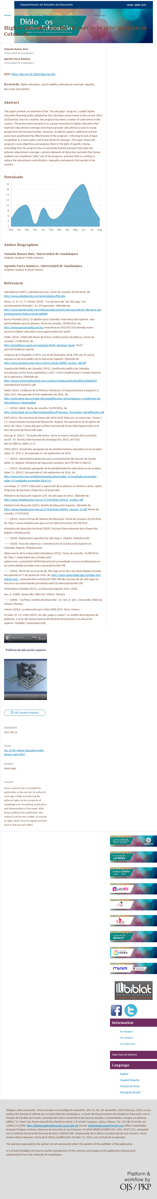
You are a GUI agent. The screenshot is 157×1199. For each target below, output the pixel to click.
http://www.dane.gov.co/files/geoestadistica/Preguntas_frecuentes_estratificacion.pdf (54, 412)
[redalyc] (133, 941)
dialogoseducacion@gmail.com (106, 1125)
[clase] (133, 925)
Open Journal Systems (124, 1054)
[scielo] (133, 909)
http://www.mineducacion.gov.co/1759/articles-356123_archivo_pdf (43, 500)
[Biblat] (133, 1001)
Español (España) (129, 1080)
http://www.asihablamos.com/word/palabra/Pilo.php (34, 296)
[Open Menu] (8, 4)
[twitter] (130, 1016)
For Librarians (127, 1044)
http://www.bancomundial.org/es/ (24, 327)
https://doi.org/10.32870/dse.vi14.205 (33, 74)
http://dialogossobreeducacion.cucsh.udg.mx (52, 1125)
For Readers (126, 1031)
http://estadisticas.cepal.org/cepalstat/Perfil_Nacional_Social (39, 345)
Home (7, 15)
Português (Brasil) (130, 1092)
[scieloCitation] (133, 877)
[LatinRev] (133, 893)
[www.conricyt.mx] (133, 846)
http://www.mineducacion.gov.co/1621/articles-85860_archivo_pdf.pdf (45, 363)
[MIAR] (133, 973)
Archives (20, 15)
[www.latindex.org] (133, 861)
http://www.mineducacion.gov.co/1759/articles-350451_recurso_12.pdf (45, 509)
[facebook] (116, 1016)
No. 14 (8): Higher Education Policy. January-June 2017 (59, 15)
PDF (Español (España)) (26, 712)
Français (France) (130, 1086)
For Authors (126, 1038)
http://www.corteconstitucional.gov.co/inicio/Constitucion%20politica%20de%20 (50, 381)
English (124, 1074)
